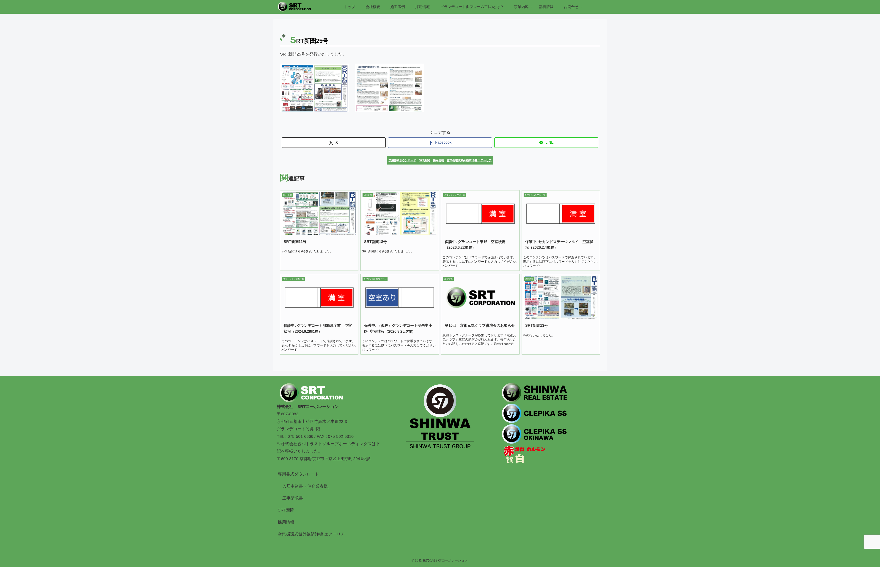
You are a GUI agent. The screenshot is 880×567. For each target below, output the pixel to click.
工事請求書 (292, 498)
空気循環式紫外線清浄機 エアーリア (311, 534)
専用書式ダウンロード (298, 474)
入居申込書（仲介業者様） (307, 486)
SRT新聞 (286, 510)
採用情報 (286, 522)
